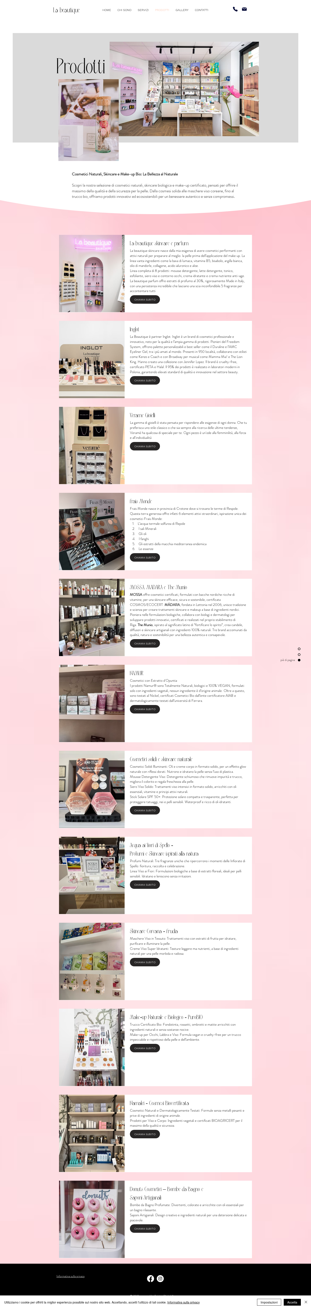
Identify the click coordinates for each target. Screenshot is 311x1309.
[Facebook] (150, 1278)
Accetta (292, 1302)
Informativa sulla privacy (183, 1302)
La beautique (66, 10)
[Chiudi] (305, 1302)
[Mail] (244, 9)
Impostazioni (269, 1302)
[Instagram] (160, 1278)
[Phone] (235, 9)
